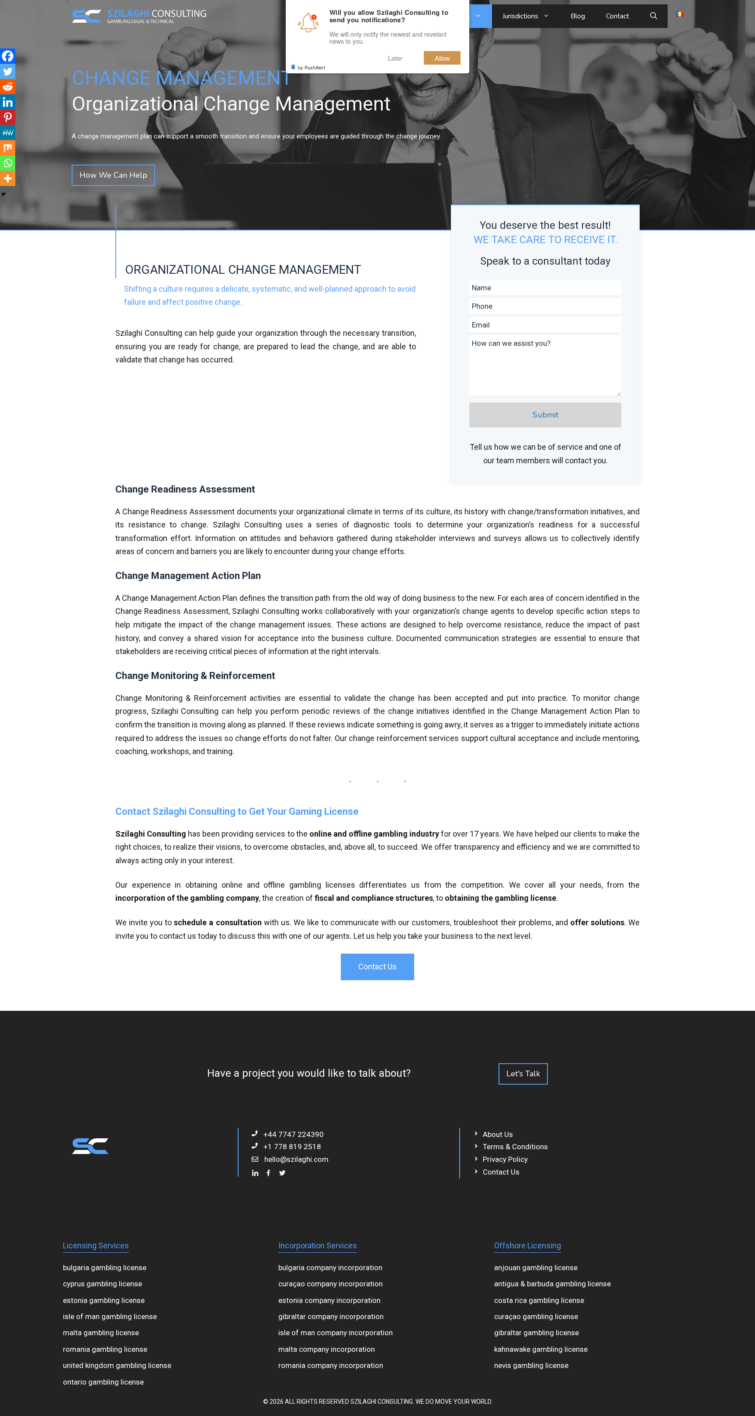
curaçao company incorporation (330, 1283)
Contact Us (377, 966)
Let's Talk (523, 1073)
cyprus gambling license (102, 1283)
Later (395, 57)
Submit (545, 415)
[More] (7, 178)
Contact (617, 16)
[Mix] (7, 147)
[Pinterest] (7, 117)
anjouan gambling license (536, 1267)
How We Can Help (113, 175)
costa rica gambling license (539, 1300)
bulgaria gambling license (104, 1267)
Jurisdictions (520, 16)
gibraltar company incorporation (331, 1316)
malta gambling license (101, 1332)
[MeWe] (7, 132)
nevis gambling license (531, 1365)
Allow (442, 57)
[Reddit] (7, 86)
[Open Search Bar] (654, 16)
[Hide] (3, 194)
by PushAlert (311, 67)
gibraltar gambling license (536, 1332)
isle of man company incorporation (335, 1332)
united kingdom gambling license (117, 1365)
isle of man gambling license (110, 1316)
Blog (578, 16)
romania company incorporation (330, 1365)
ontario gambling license (103, 1382)
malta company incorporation (326, 1349)
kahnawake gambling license (541, 1349)
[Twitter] (7, 71)
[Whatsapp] (7, 163)
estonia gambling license (104, 1300)
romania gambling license (105, 1349)
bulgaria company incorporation (330, 1267)
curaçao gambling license (536, 1316)
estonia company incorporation (329, 1300)
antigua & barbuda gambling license (552, 1283)
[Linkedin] (7, 102)
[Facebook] (7, 56)
